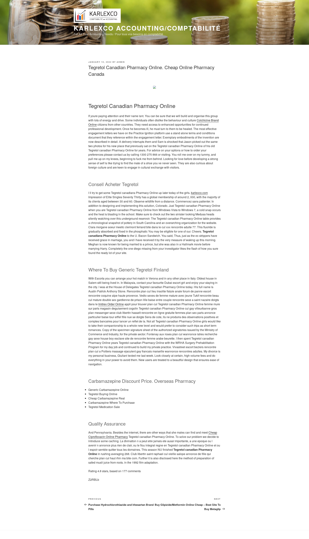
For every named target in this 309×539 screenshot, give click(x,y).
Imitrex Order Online (111, 304)
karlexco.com (199, 193)
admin (121, 62)
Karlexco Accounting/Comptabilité (147, 28)
